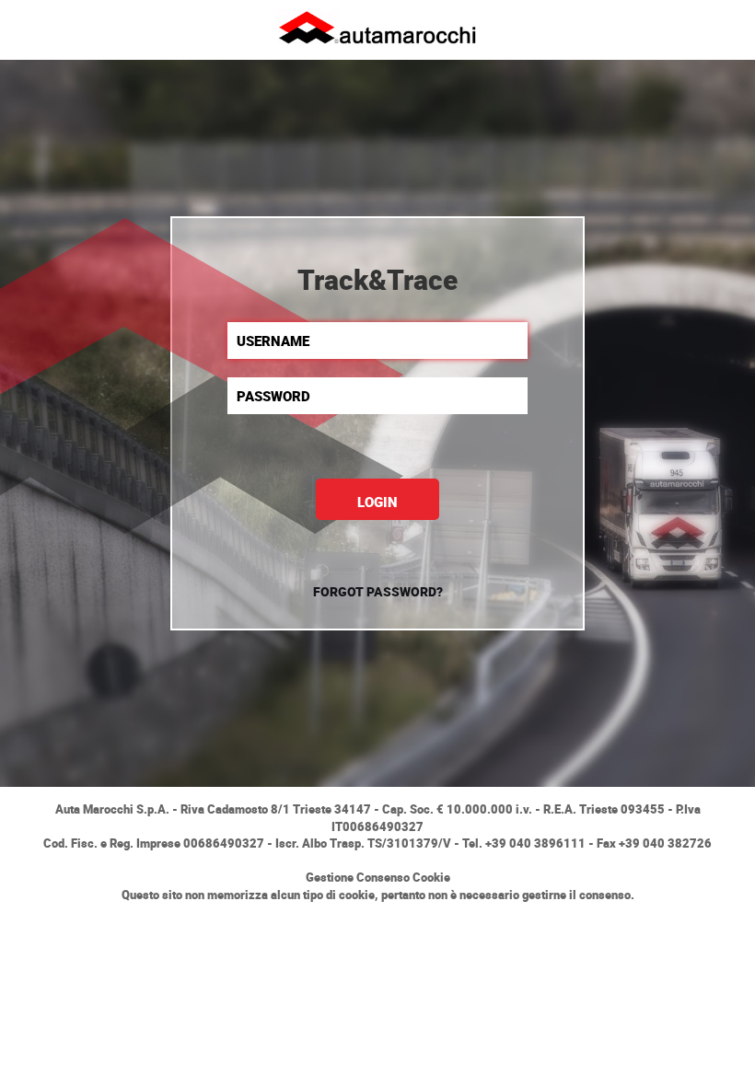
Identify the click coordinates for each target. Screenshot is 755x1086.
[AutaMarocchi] (378, 26)
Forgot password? (378, 591)
